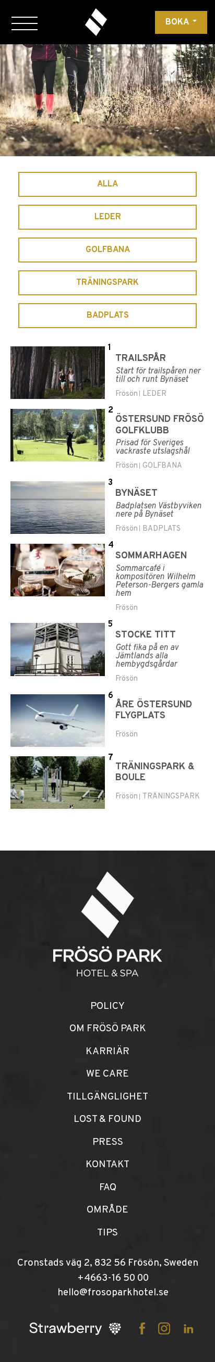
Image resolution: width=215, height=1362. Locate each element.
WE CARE (107, 1074)
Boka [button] (177, 22)
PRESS (107, 1142)
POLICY (107, 1006)
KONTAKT (107, 1164)
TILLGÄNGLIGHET (107, 1097)
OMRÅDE (107, 1210)
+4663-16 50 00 (113, 1278)
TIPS (107, 1233)
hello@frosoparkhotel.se (113, 1292)
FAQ (107, 1187)
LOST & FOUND (107, 1119)
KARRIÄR (107, 1051)
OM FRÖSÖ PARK (107, 1028)
